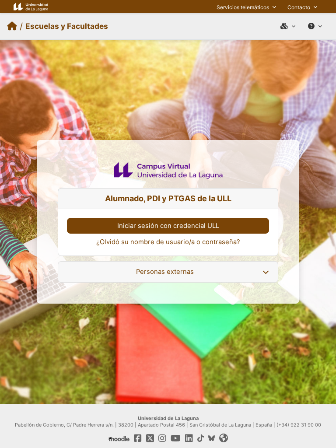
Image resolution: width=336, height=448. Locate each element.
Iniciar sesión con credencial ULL (168, 226)
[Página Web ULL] (31, 6)
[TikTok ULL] (200, 438)
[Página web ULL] (223, 438)
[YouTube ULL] (176, 438)
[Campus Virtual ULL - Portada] (12, 26)
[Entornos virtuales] (288, 26)
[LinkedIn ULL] (189, 438)
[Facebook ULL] (138, 438)
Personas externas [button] (165, 272)
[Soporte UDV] (315, 26)
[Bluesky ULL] (211, 438)
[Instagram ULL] (162, 438)
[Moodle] (119, 438)
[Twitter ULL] (150, 438)
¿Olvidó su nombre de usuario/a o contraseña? (168, 242)
